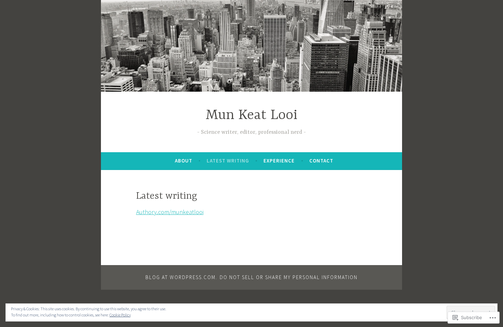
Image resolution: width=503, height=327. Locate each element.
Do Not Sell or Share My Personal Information (289, 277)
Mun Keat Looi (251, 115)
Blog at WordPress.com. (181, 277)
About (183, 160)
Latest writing (228, 160)
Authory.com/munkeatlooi (170, 212)
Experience (279, 160)
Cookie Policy (120, 314)
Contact (321, 160)
